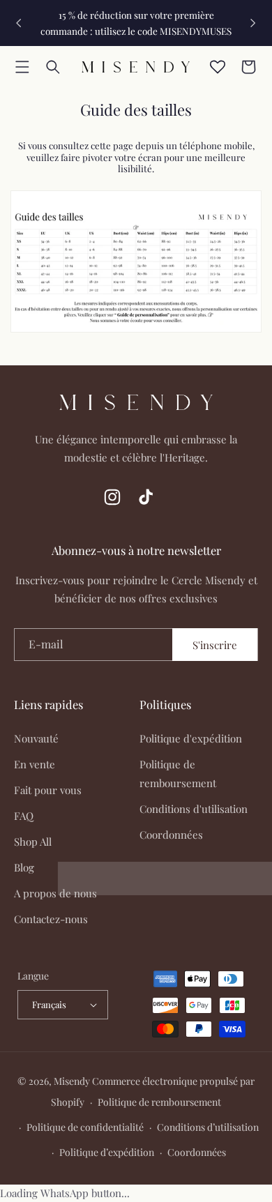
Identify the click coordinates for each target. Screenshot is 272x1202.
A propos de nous (55, 893)
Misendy (72, 1081)
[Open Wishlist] (217, 67)
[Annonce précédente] (18, 23)
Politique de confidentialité (85, 1127)
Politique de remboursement (177, 773)
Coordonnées (171, 835)
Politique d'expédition (190, 738)
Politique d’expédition (106, 1152)
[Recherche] (53, 67)
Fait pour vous (48, 790)
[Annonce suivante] (253, 23)
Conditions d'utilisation (193, 809)
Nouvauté (36, 738)
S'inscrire (214, 645)
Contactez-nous (51, 919)
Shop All (33, 842)
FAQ (23, 816)
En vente (34, 764)
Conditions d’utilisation (208, 1127)
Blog (24, 867)
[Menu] (22, 67)
